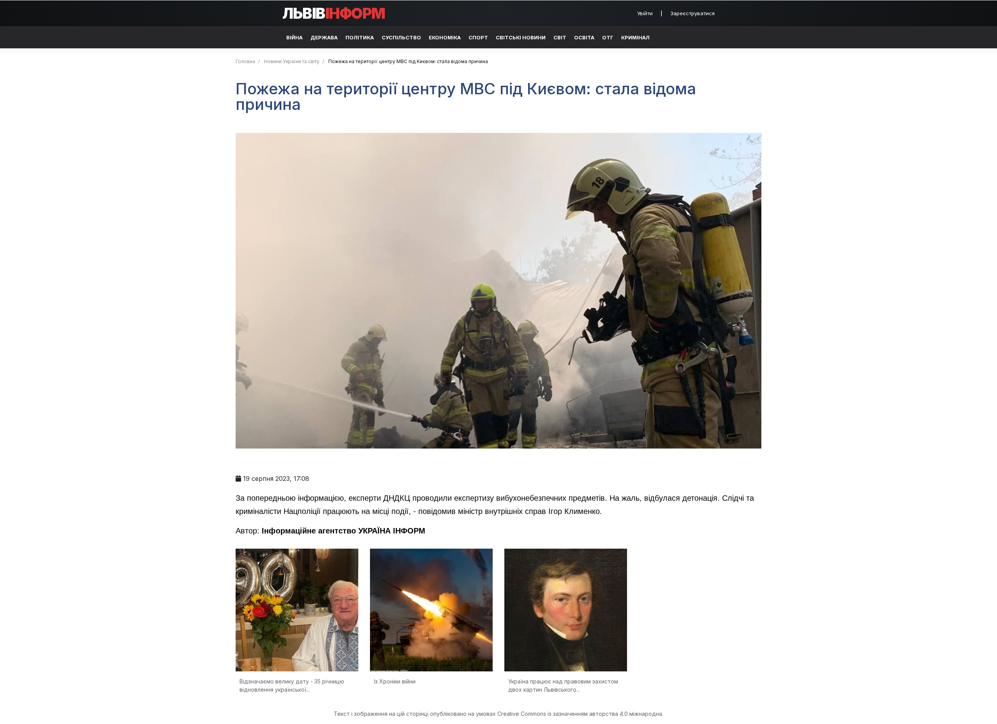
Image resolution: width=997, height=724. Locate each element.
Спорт (478, 37)
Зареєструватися (692, 13)
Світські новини (521, 37)
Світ (559, 37)
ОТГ (607, 37)
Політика (359, 37)
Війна (294, 37)
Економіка (445, 37)
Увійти (645, 13)
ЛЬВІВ (333, 13)
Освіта (584, 37)
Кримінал (635, 37)
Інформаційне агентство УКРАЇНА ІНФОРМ (343, 530)
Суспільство (401, 37)
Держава (324, 37)
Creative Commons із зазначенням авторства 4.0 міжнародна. (580, 713)
